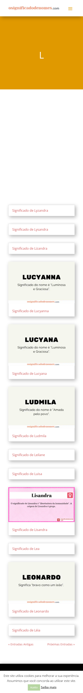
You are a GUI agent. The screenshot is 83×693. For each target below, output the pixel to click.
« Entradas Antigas (20, 644)
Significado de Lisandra (29, 530)
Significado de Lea (25, 548)
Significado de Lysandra (30, 229)
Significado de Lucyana (29, 373)
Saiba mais (48, 687)
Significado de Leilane (28, 455)
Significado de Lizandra (29, 248)
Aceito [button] (34, 687)
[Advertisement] (41, 138)
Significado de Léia (26, 630)
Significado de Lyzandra (30, 210)
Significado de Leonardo (30, 611)
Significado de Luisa (27, 474)
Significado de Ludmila (29, 436)
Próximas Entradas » (61, 644)
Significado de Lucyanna (30, 311)
